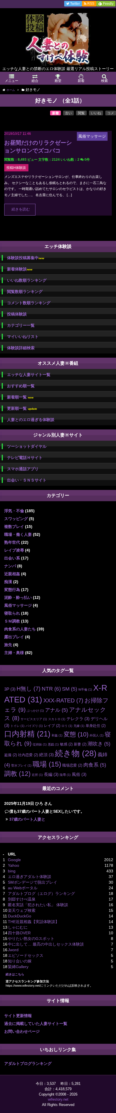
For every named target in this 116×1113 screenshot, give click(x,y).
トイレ (17, 725)
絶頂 (46, 754)
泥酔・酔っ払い (18, 597)
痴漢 (8, 581)
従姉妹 (40, 744)
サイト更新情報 (18, 1015)
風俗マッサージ (18, 605)
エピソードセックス (25, 955)
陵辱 (65, 774)
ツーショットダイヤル (26, 446)
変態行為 (12, 589)
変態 (76, 734)
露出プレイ (14, 637)
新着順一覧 (20, 397)
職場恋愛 (72, 765)
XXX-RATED (63, 700)
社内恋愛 (28, 755)
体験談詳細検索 (21, 348)
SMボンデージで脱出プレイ (32, 882)
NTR (51, 689)
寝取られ (12, 613)
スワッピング (16, 518)
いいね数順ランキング (26, 280)
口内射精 (27, 734)
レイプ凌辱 (14, 550)
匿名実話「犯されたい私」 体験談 (38, 905)
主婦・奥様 (14, 652)
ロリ (66, 725)
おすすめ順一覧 (21, 386)
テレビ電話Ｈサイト (25, 458)
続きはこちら (15, 974)
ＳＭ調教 (12, 621)
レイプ (52, 726)
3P (9, 689)
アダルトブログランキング (28, 1063)
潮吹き (99, 744)
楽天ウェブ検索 (21, 910)
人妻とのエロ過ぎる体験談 (30, 420)
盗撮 (10, 755)
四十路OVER (19, 933)
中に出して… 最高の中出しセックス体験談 (46, 944)
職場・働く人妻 (18, 534)
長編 (51, 774)
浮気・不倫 (14, 511)
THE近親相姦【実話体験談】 (33, 921)
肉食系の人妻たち (20, 629)
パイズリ (34, 725)
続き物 (76, 753)
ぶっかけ (35, 710)
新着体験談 (19, 269)
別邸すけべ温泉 (21, 899)
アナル (56, 710)
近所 (37, 774)
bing (11, 871)
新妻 (80, 744)
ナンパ (10, 566)
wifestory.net (58, 1099)
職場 (47, 764)
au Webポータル (22, 888)
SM (69, 689)
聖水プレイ (21, 765)
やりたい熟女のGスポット (31, 938)
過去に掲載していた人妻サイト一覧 (35, 1023)
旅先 (8, 644)
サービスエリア (34, 719)
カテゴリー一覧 (21, 325)
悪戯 (53, 744)
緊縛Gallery (18, 966)
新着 (55, 113)
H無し (29, 689)
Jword (13, 950)
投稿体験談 (17, 314)
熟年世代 (12, 542)
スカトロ (56, 719)
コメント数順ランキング (28, 303)
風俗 (79, 774)
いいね (96, 113)
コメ (110, 113)
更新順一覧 (22, 408)
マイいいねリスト (23, 337)
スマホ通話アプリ (23, 469)
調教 (17, 773)
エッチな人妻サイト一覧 (28, 375)
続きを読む (21, 209)
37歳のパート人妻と (27, 819)
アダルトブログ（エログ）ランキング (41, 893)
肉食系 (94, 765)
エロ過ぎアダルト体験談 (29, 876)
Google (14, 859)
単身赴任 (96, 726)
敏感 (66, 744)
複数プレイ (14, 526)
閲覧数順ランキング (25, 292)
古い (68, 113)
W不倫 (85, 689)
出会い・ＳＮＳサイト (26, 480)
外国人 (97, 735)
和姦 (57, 735)
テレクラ (78, 718)
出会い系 (12, 558)
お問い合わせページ (22, 1031)
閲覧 (81, 113)
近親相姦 (12, 574)
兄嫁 (78, 725)
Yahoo (13, 865)
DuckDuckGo (19, 916)
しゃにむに (18, 927)
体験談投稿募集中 (25, 258)
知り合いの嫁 (20, 961)
